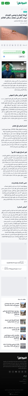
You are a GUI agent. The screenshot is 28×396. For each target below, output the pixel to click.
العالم (22, 9)
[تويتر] (25, 372)
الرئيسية (26, 9)
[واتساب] (21, 45)
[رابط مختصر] (7, 45)
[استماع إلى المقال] (23, 52)
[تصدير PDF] (5, 45)
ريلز (6, 3)
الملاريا (3, 109)
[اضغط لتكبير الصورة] (14, 33)
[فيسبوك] (18, 45)
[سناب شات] (13, 372)
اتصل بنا (24, 383)
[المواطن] (22, 3)
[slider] (12, 53)
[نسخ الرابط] (10, 45)
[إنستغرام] (19, 372)
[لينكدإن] (13, 45)
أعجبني (21, 56)
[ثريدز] (10, 372)
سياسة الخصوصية (23, 381)
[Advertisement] (14, 251)
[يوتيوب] (16, 372)
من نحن (24, 379)
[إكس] (15, 45)
